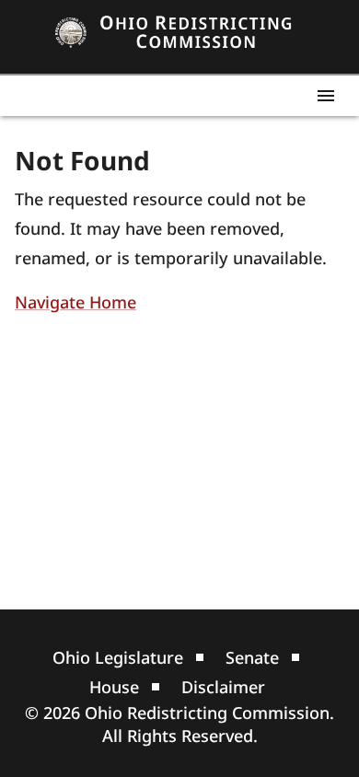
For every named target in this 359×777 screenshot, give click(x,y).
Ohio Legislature (117, 657)
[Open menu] (325, 95)
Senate (252, 657)
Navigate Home (75, 302)
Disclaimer (223, 687)
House (114, 687)
